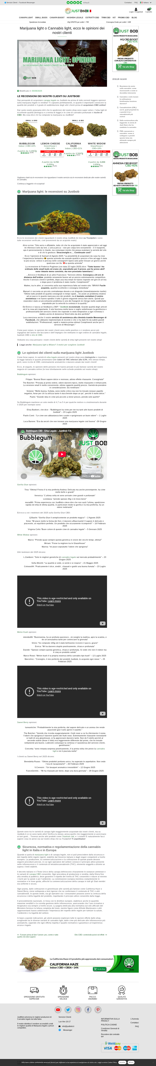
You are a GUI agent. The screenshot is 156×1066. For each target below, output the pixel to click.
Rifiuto (131, 1062)
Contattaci (128, 2)
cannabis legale (68, 557)
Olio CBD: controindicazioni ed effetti (89, 935)
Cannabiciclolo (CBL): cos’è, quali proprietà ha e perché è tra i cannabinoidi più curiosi (129, 112)
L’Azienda (135, 1019)
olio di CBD (37, 335)
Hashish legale (75, 18)
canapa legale (50, 100)
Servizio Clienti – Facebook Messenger (20, 2)
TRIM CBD (105, 18)
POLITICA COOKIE (109, 1025)
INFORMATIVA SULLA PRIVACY (110, 1020)
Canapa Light (26, 18)
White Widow (23, 535)
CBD (19, 115)
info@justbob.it (68, 1026)
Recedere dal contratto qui (110, 1035)
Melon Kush (22, 632)
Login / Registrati (136, 12)
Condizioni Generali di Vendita (110, 1030)
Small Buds (41, 18)
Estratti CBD (92, 18)
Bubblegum (22, 374)
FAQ (136, 2)
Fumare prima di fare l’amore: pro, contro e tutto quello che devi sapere (37, 936)
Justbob (64, 307)
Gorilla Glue (22, 485)
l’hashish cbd (68, 836)
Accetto (122, 1062)
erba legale (52, 357)
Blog (134, 18)
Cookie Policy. (112, 1062)
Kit (114, 18)
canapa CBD (35, 874)
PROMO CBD (123, 18)
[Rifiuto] (153, 1062)
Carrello (148, 10)
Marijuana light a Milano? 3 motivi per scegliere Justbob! (59, 345)
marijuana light (41, 855)
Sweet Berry (22, 722)
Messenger (67, 1030)
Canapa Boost (57, 18)
